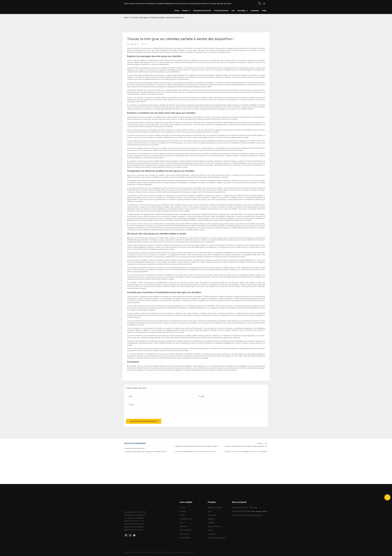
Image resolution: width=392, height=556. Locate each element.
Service (182, 515)
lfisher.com (180, 552)
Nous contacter (185, 530)
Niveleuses (212, 534)
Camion (211, 530)
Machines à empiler (215, 507)
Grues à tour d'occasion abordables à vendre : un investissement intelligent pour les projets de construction (247, 451)
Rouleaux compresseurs (217, 538)
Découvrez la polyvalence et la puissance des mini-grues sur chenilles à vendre (197, 451)
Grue (209, 511)
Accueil (182, 507)
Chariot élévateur (214, 526)
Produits (183, 511)
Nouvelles (183, 526)
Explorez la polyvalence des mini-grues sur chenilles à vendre (146, 451)
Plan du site (189, 552)
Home (126, 17)
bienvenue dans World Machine (136, 448)
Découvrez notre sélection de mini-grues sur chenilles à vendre (197, 446)
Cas (181, 522)
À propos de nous (186, 519)
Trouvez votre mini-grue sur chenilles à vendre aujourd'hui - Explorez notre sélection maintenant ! (247, 446)
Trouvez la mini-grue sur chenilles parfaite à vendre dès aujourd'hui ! (157, 17)
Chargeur (211, 522)
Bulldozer (211, 519)
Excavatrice (212, 515)
